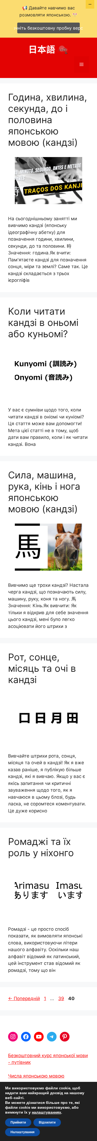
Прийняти (18, 1122)
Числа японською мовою (36, 1076)
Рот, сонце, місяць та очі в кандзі (42, 668)
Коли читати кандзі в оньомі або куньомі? (43, 322)
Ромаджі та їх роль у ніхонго (41, 847)
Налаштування (22, 1132)
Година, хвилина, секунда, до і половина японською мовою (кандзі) (47, 119)
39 (61, 998)
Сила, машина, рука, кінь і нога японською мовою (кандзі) (44, 491)
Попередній (24, 998)
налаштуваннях (46, 1112)
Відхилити (47, 1122)
